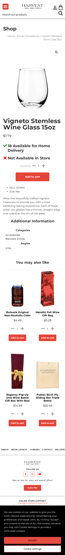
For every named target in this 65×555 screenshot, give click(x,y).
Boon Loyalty (19, 449)
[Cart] (60, 7)
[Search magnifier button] (60, 14)
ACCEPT (32, 540)
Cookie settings (32, 548)
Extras (20, 36)
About (5, 449)
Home (11, 36)
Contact (47, 449)
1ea (18, 191)
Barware (11, 238)
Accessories (32, 36)
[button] (6, 7)
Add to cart (32, 176)
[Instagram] (32, 474)
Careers (35, 449)
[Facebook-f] (25, 474)
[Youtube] (39, 474)
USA (8, 248)
